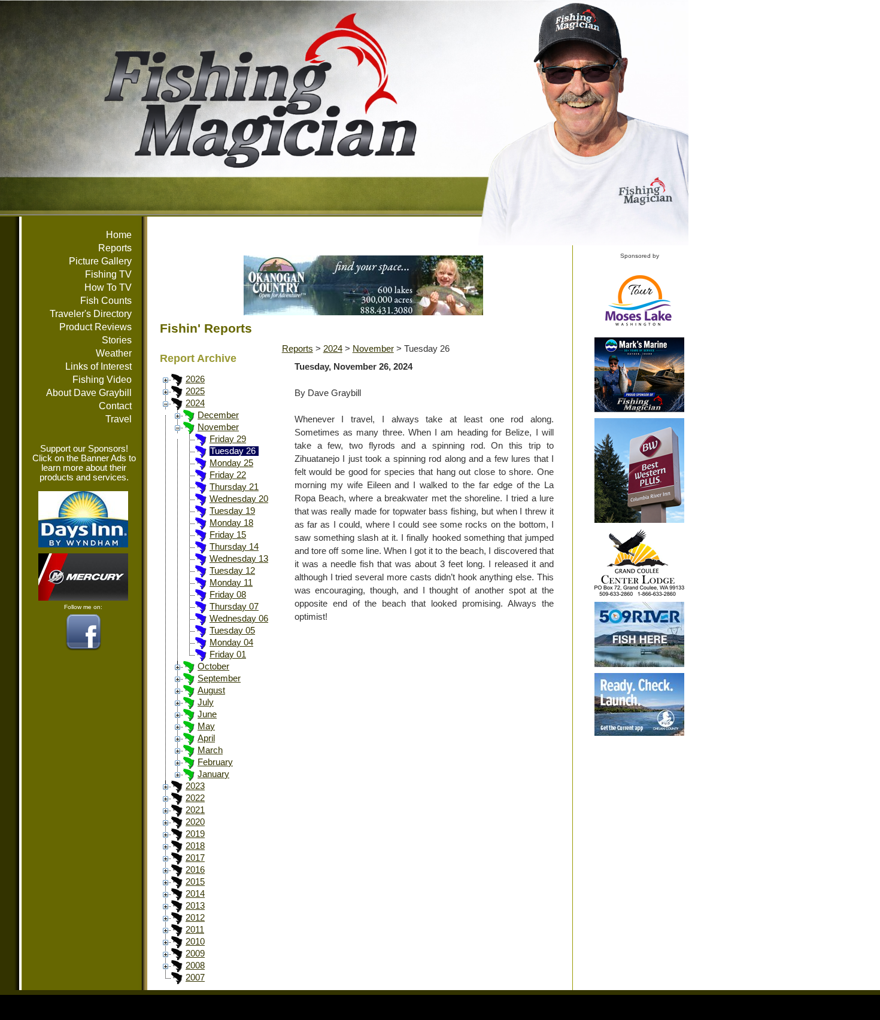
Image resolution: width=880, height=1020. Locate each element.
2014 (195, 894)
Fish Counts (106, 301)
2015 (195, 882)
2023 (195, 786)
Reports (115, 248)
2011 (195, 929)
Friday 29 (228, 439)
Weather (114, 353)
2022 (195, 798)
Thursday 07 (234, 606)
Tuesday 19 (232, 511)
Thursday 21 (234, 487)
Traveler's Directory (91, 314)
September (219, 678)
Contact (115, 406)
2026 (195, 379)
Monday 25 (231, 463)
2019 (195, 834)
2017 (195, 858)
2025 (195, 391)
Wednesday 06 (239, 618)
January (213, 774)
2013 (195, 906)
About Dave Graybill (89, 393)
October (213, 666)
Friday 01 (228, 654)
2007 (195, 977)
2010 (195, 941)
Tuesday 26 (233, 451)
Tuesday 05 (232, 630)
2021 (195, 810)
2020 (195, 822)
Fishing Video (102, 379)
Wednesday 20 (239, 499)
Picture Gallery (100, 261)
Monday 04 (231, 642)
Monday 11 (231, 582)
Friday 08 (228, 594)
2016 (195, 870)
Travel (118, 419)
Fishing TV (108, 274)
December (218, 415)
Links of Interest (98, 366)
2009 (195, 953)
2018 (195, 846)
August (211, 690)
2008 (195, 965)
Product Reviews (95, 327)
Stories (117, 340)
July (206, 702)
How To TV (108, 287)
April (206, 738)
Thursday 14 (234, 547)
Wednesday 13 (239, 559)
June (207, 714)
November (218, 427)
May (206, 726)
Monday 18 (231, 523)
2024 (195, 403)
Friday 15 (228, 535)
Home (119, 235)
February (215, 762)
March (210, 750)
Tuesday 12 (232, 571)
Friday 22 (228, 475)
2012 (195, 917)
